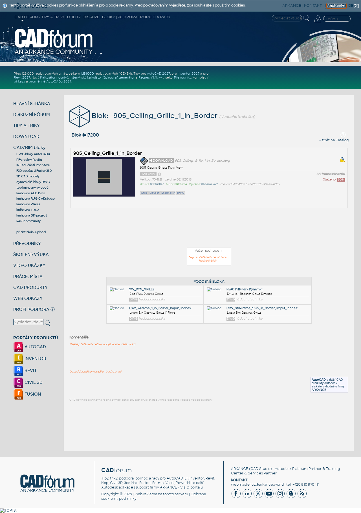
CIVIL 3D (33, 382)
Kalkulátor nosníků (54, 77)
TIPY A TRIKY (26, 125)
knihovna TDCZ (27, 210)
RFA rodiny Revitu (29, 160)
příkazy (19, 81)
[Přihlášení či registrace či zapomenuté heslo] (318, 22)
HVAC (180, 192)
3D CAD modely (27, 176)
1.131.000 (87, 73)
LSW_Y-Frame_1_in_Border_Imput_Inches (160, 308)
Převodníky (182, 77)
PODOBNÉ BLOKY (208, 281)
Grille (144, 192)
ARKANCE (239, 469)
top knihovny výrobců (32, 187)
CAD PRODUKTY (30, 287)
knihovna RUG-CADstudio (35, 198)
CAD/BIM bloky (29, 147)
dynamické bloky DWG (33, 182)
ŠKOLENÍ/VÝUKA (31, 254)
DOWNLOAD (26, 136)
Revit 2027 (22, 77)
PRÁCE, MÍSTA (28, 276)
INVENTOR (34, 358)
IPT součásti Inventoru (33, 165)
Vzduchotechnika (333, 173)
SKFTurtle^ (157, 184)
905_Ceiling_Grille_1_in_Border (107, 153)
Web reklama (146, 494)
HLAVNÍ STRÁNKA (31, 103)
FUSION (32, 394)
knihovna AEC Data (30, 193)
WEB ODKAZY (28, 298)
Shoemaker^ (209, 184)
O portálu (194, 487)
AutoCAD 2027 (158, 73)
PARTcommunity (28, 221)
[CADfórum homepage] (54, 54)
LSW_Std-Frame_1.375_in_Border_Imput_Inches (261, 308)
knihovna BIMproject (31, 215)
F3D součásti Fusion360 (34, 171)
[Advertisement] (209, 229)
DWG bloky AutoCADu (33, 154)
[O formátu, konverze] (159, 174)
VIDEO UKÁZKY (29, 265)
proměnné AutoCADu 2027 (50, 81)
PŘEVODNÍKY (27, 243)
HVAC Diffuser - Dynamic (244, 289)
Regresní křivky (150, 77)
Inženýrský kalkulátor (86, 77)
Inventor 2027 (188, 73)
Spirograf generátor (119, 77)
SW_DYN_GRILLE (142, 289)
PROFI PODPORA (31, 309)
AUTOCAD (34, 346)
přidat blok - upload (30, 232)
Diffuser (154, 192)
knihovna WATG (28, 204)
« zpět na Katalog (334, 140)
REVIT (30, 370)
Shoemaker (168, 192)
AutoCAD (319, 379)
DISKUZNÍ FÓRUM (31, 114)
